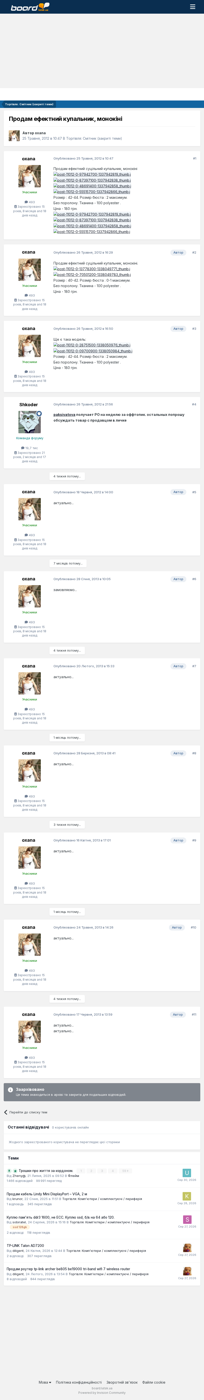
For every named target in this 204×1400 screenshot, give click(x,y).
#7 (194, 666)
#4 (194, 404)
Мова (44, 1382)
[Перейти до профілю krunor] (187, 1196)
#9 (194, 840)
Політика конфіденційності (79, 1382)
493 (31, 202)
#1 (194, 158)
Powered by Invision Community (102, 1393)
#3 (194, 329)
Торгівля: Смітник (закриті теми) (94, 138)
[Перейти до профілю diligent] (187, 1248)
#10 (193, 927)
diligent (18, 1251)
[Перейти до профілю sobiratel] (187, 1219)
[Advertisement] (102, 51)
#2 (194, 252)
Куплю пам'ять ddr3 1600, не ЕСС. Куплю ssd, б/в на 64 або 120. (60, 1217)
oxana (40, 133)
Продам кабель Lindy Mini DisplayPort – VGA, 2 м (47, 1194)
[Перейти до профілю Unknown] (187, 1173)
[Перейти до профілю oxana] (14, 135)
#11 (194, 1014)
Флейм (73, 1176)
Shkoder (28, 404)
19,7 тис (31, 448)
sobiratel (19, 1222)
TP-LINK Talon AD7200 (25, 1246)
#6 (194, 579)
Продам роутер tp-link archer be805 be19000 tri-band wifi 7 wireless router (68, 1269)
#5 (194, 492)
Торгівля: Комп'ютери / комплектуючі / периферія (102, 1199)
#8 (194, 753)
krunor (17, 1199)
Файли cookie (153, 1382)
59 (124, 1171)
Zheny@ (18, 1176)
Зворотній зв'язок (122, 1382)
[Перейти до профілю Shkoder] (29, 422)
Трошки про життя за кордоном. (46, 1171)
